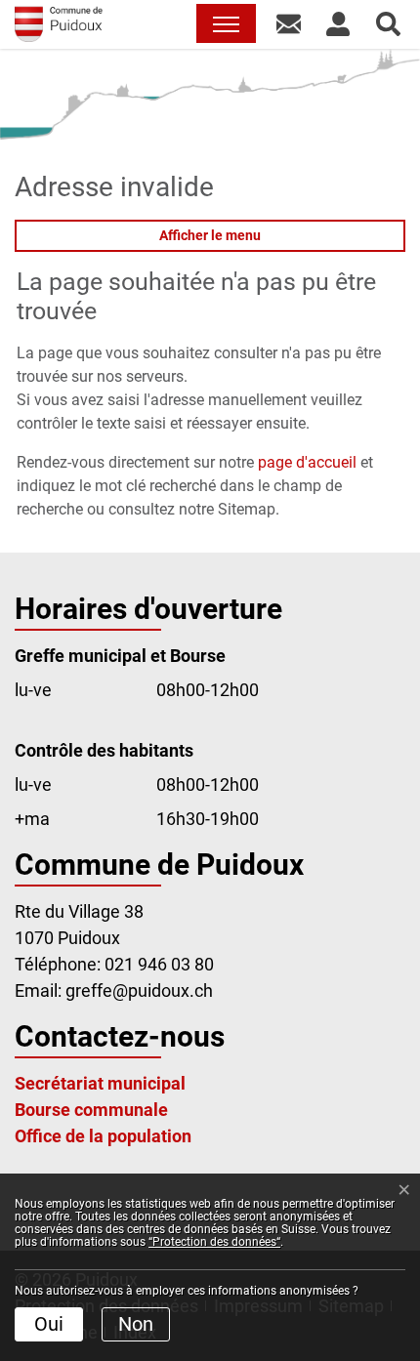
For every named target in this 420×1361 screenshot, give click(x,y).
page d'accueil (307, 462)
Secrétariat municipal (100, 1083)
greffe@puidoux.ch (139, 990)
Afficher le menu (210, 235)
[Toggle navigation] (226, 23)
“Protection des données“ (214, 1242)
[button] (289, 23)
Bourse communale (91, 1109)
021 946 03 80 (159, 964)
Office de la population (103, 1136)
